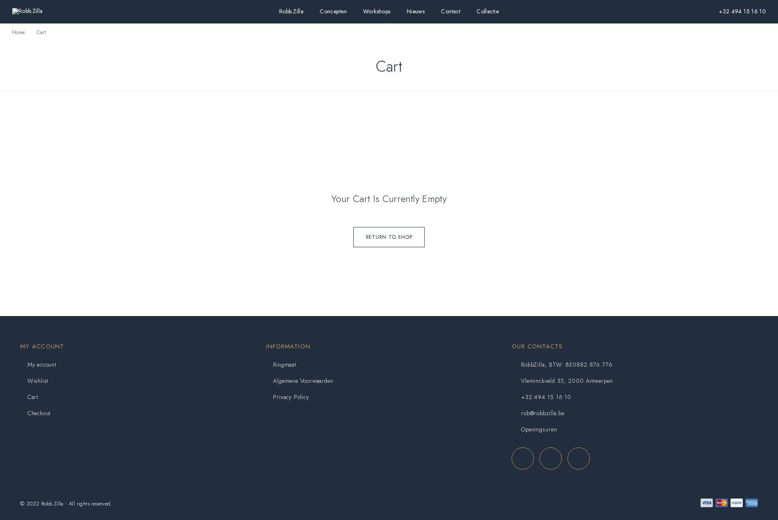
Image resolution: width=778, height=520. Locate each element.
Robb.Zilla (291, 11)
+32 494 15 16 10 (742, 11)
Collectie (488, 11)
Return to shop (389, 237)
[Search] (660, 11)
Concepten (333, 11)
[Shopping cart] (699, 10)
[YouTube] (578, 458)
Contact (450, 11)
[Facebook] (522, 458)
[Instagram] (550, 458)
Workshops (377, 11)
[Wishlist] (686, 10)
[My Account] (673, 11)
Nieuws (416, 11)
